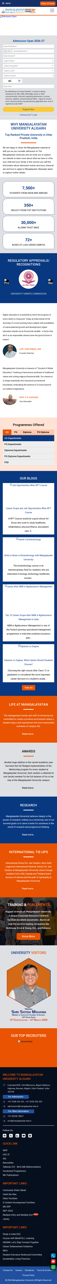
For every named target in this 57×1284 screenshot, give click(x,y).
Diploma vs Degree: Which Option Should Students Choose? (28, 662)
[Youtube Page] (24, 1136)
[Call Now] (53, 1255)
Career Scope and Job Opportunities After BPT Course (28, 510)
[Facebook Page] (4, 1136)
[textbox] (28, 61)
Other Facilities (10, 1198)
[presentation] (11, 282)
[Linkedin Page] (17, 1136)
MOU (5, 1250)
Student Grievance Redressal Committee (22, 1254)
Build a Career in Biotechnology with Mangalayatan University (28, 557)
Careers (18, 1270)
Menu (8, 3)
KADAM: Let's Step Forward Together (21, 1242)
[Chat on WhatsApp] (53, 1267)
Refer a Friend (47, 3)
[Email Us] (53, 1261)
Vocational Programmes (14, 1171)
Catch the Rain (9, 1194)
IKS (4, 1158)
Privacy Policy (28, 1275)
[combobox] (8, 51)
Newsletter (8, 1162)
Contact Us (8, 1270)
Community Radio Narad (14, 1190)
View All (29, 687)
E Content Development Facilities (19, 1202)
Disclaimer (29, 1270)
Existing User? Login (28, 115)
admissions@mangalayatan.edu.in (23, 1106)
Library (6, 1219)
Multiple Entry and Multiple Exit (18, 1215)
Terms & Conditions (45, 1270)
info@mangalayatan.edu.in (19, 1121)
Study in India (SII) (11, 1234)
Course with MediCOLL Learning (18, 1238)
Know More (28, 936)
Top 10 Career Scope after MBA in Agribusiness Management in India (28, 617)
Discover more (45, 169)
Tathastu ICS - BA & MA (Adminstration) (22, 1167)
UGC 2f (6, 1154)
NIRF (5, 1150)
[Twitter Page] (11, 1136)
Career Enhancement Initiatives (18, 1246)
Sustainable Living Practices (16, 1259)
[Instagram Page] (30, 1136)
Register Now (28, 109)
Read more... (28, 734)
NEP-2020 (8, 1210)
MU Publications (11, 1175)
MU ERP (7, 1206)
